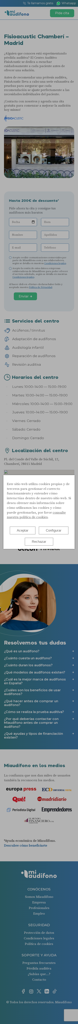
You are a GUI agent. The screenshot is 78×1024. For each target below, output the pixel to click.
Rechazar (39, 542)
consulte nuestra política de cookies (36, 515)
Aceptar (22, 530)
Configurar (53, 530)
